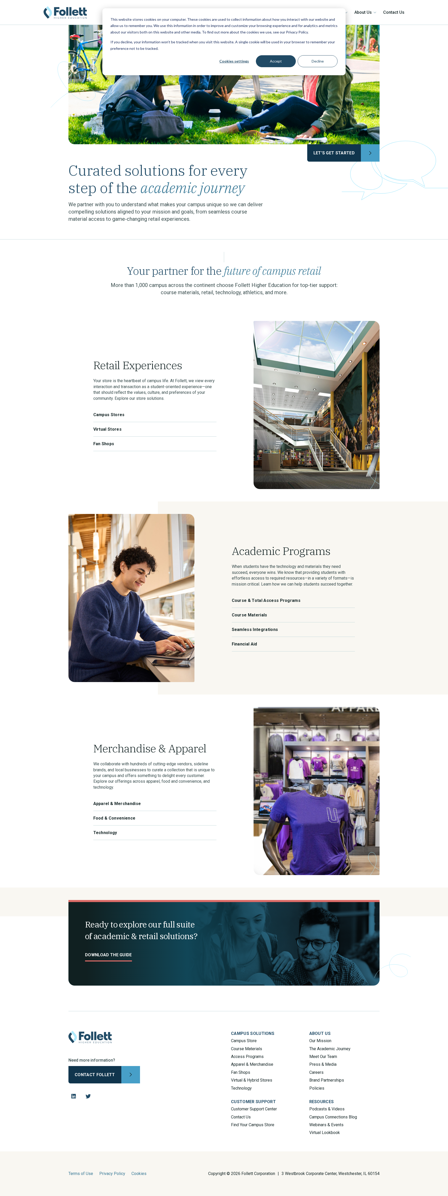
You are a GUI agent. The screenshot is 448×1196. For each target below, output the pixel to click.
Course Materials (246, 1048)
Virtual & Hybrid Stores (251, 1080)
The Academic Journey (330, 1048)
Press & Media (323, 1064)
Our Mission (320, 1040)
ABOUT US (320, 1033)
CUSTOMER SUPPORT (253, 1101)
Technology (241, 1088)
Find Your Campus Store (252, 1124)
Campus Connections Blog (333, 1117)
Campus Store (244, 1040)
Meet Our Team (323, 1056)
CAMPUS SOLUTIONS (252, 1033)
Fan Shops (240, 1072)
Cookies (138, 1173)
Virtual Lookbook (324, 1132)
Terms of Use (80, 1173)
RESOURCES (321, 1101)
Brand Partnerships (326, 1080)
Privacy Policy (112, 1173)
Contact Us (393, 12)
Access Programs (247, 1056)
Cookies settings (234, 61)
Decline (318, 61)
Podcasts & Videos (327, 1108)
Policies (316, 1088)
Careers (316, 1072)
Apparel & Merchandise (252, 1064)
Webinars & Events (326, 1124)
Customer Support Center (254, 1108)
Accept (276, 61)
